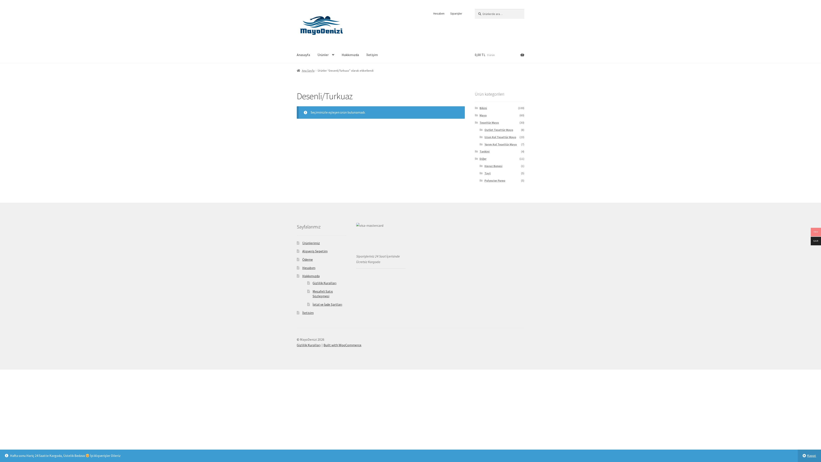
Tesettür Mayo (489, 122)
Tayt (487, 173)
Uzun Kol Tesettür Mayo (500, 137)
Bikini (483, 108)
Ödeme (307, 259)
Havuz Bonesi (493, 166)
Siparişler (456, 13)
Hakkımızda (350, 55)
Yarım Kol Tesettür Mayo (500, 144)
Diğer (483, 159)
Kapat (811, 455)
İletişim (372, 55)
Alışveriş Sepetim (315, 251)
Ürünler (323, 55)
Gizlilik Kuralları (324, 283)
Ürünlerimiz (311, 243)
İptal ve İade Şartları (327, 304)
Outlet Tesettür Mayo (498, 130)
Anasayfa (303, 55)
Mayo (483, 115)
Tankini (485, 151)
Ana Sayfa (308, 71)
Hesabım (438, 13)
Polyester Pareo (494, 180)
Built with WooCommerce (342, 345)
